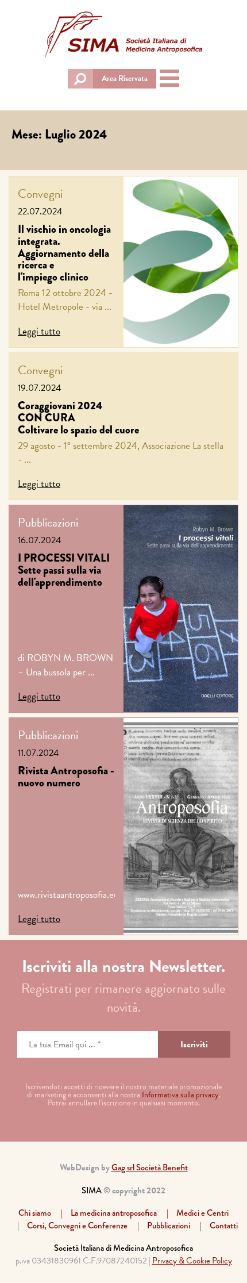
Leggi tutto (39, 331)
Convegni (40, 194)
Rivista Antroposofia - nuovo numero (66, 776)
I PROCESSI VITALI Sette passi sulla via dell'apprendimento (64, 570)
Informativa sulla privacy (180, 1095)
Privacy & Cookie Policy (192, 1260)
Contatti (224, 1225)
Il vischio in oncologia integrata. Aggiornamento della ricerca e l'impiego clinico (64, 253)
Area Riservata (125, 78)
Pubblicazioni (48, 522)
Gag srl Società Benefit (149, 1167)
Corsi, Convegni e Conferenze (77, 1225)
